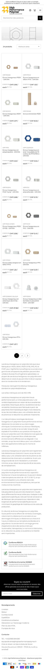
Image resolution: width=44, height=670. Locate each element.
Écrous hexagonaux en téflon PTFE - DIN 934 (31, 78)
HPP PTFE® (27, 75)
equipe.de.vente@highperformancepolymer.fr (19, 641)
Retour (4, 612)
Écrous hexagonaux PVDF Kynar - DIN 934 (11, 191)
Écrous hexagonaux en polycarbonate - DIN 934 (32, 191)
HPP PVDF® (7, 187)
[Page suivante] (27, 355)
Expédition (6, 617)
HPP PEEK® (7, 75)
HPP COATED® (28, 147)
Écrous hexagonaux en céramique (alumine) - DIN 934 (11, 301)
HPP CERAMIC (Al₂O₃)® (10, 296)
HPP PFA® (6, 334)
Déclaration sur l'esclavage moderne (15, 623)
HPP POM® (27, 296)
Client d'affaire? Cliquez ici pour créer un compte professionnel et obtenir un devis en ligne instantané (22, 2)
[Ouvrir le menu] (40, 10)
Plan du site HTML (8, 626)
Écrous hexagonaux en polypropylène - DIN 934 (11, 151)
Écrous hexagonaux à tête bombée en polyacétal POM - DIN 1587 (32, 301)
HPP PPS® (26, 260)
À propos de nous (8, 628)
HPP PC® (26, 187)
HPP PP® (6, 147)
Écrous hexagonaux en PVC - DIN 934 (31, 227)
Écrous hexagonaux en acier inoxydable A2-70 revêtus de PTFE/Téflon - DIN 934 (31, 153)
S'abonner (37, 594)
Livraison (5, 609)
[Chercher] (40, 18)
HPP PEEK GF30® (8, 224)
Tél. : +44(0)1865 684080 (11, 639)
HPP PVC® (26, 224)
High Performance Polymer (17, 658)
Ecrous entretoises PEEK (32, 114)
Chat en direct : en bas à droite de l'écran (17, 644)
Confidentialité (7, 615)
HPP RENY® (7, 111)
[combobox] (22, 18)
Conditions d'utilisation (10, 620)
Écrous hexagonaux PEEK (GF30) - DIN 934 (12, 227)
